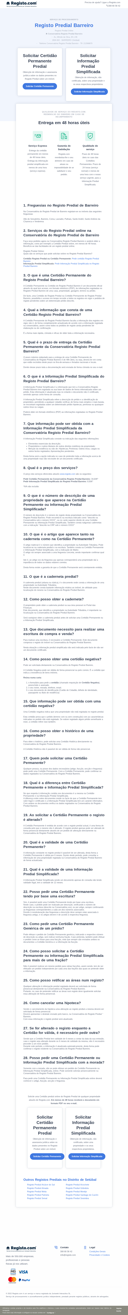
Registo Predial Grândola (77, 1188)
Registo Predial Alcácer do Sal (41, 1185)
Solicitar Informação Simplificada (89, 92)
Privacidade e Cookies (99, 1255)
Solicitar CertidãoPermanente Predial (40, 61)
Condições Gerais (97, 1251)
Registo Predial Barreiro (64, 25)
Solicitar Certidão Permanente (40, 86)
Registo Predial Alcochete (77, 1185)
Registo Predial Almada (37, 1188)
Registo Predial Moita (36, 1192)
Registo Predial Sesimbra (77, 1198)
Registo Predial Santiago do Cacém (82, 1195)
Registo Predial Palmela (38, 1195)
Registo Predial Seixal (37, 1198)
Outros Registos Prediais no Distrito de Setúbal (59, 1179)
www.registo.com (67, 474)
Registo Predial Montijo (76, 1192)
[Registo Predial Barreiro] (47, 34)
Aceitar (118, 1311)
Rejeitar (119, 1308)
